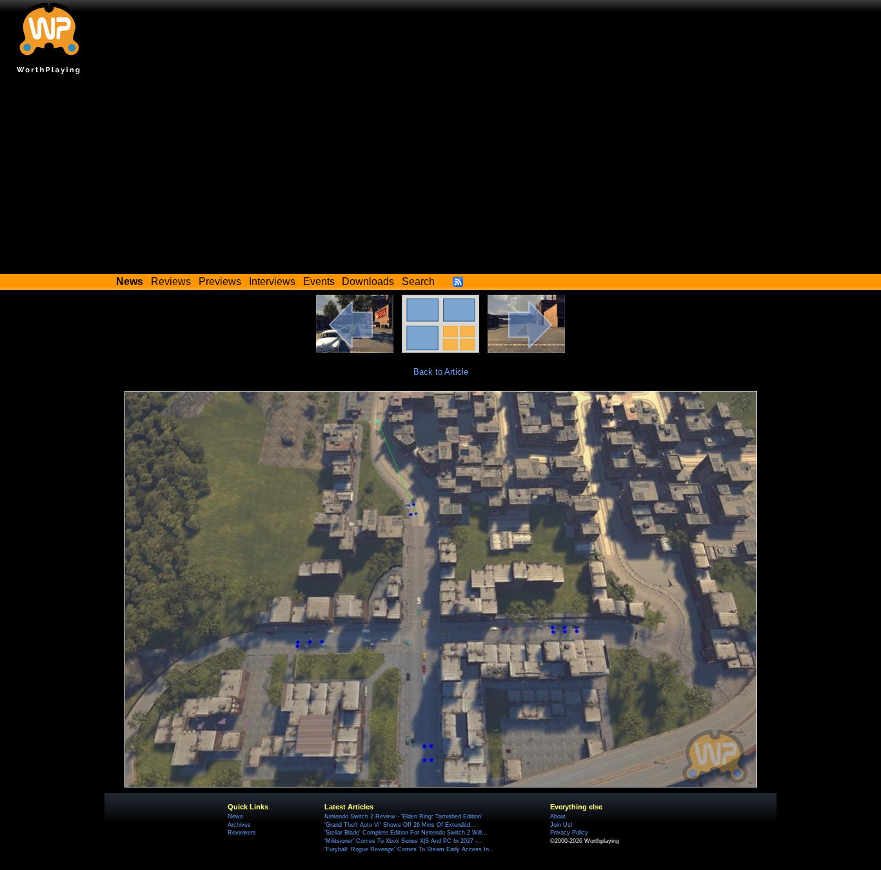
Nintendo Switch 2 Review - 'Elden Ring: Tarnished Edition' (403, 816)
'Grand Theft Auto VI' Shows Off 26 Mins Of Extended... (400, 825)
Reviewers (242, 832)
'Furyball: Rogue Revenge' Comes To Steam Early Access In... (409, 849)
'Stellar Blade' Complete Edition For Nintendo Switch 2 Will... (406, 832)
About (558, 816)
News (235, 816)
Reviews (171, 281)
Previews (220, 281)
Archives (239, 825)
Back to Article (440, 372)
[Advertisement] (440, 177)
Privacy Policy (569, 832)
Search (418, 281)
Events (319, 281)
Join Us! (561, 825)
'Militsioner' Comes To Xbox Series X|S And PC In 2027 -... (403, 841)
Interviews (272, 281)
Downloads (368, 281)
